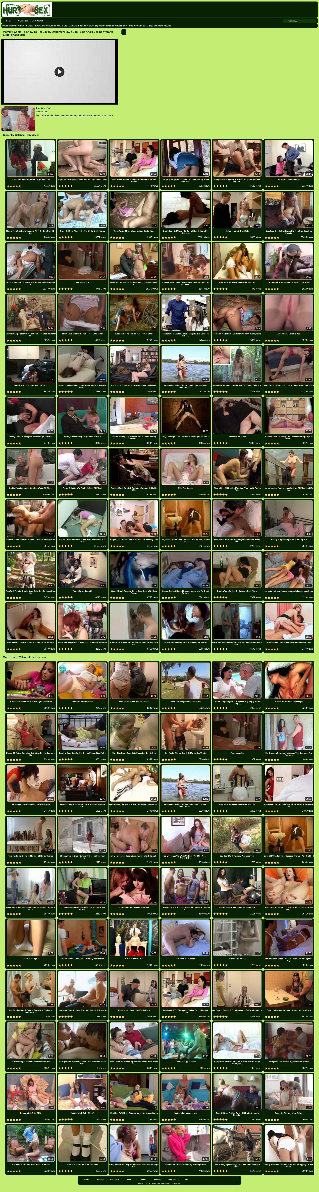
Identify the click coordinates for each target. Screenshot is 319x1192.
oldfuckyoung (100, 115)
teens (110, 115)
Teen (49, 108)
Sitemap (157, 1180)
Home (8, 21)
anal (62, 115)
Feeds (143, 1180)
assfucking (71, 115)
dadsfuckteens (85, 115)
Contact (186, 1180)
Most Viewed (37, 21)
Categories (23, 21)
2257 (129, 1180)
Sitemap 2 (171, 1180)
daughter (55, 115)
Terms (86, 1180)
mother (45, 115)
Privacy (100, 1180)
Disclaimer (114, 1180)
